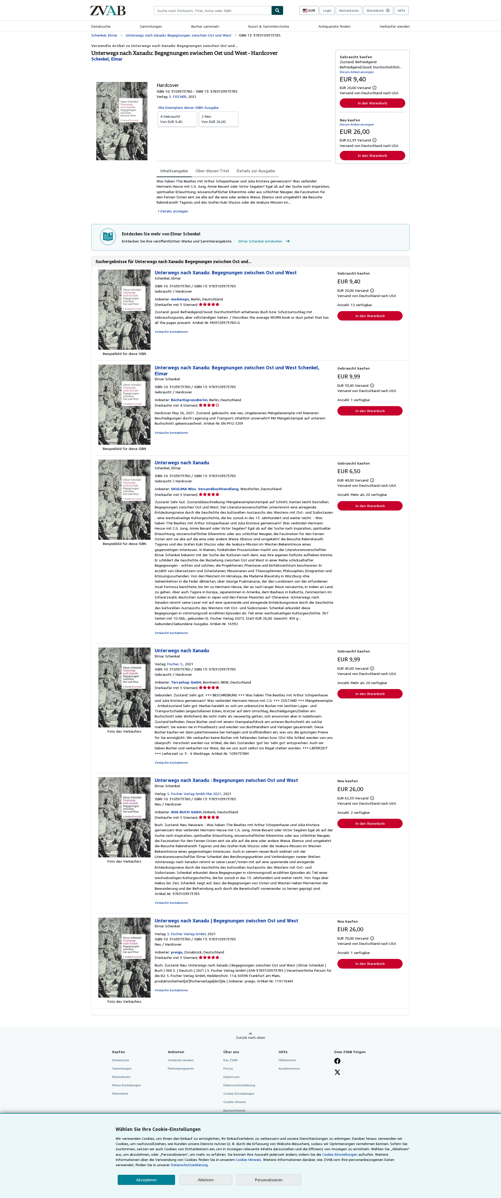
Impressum (231, 1077)
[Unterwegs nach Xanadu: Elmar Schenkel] (124, 726)
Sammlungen (151, 26)
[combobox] (212, 10)
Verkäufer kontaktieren (171, 332)
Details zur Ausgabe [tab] (256, 170)
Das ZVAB (230, 1060)
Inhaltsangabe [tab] (174, 170)
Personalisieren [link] (269, 1179)
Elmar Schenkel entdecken (260, 241)
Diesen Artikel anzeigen (357, 72)
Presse (228, 1068)
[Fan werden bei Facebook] (337, 1061)
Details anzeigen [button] (174, 211)
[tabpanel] (244, 196)
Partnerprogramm (181, 1068)
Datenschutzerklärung (239, 1085)
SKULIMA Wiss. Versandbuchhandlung (204, 489)
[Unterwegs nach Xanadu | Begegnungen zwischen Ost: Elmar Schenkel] (124, 996)
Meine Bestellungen (126, 1085)
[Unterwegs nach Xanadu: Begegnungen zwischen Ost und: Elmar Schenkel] (124, 443)
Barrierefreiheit (234, 1110)
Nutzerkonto (349, 10)
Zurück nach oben (250, 1037)
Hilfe (401, 10)
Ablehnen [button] (206, 1180)
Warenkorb (120, 1093)
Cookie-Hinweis (234, 1102)
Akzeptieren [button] (146, 1180)
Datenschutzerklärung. (189, 1165)
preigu (176, 952)
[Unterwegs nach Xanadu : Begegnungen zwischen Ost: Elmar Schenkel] (124, 856)
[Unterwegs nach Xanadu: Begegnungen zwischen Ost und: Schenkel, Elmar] (124, 348)
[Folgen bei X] (337, 1073)
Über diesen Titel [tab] (212, 170)
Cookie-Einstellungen (339, 1154)
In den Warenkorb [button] (372, 103)
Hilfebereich (287, 1060)
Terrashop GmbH (186, 682)
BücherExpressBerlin (189, 400)
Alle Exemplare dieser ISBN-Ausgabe (188, 107)
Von (171, 119)
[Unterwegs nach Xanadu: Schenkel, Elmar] (124, 538)
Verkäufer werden (395, 26)
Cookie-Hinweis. (249, 1159)
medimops (180, 299)
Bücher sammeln (205, 26)
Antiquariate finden (334, 26)
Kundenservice (289, 1068)
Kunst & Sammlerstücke (268, 26)
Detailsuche (101, 26)
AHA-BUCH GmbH (186, 812)
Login (327, 10)
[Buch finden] (277, 10)
